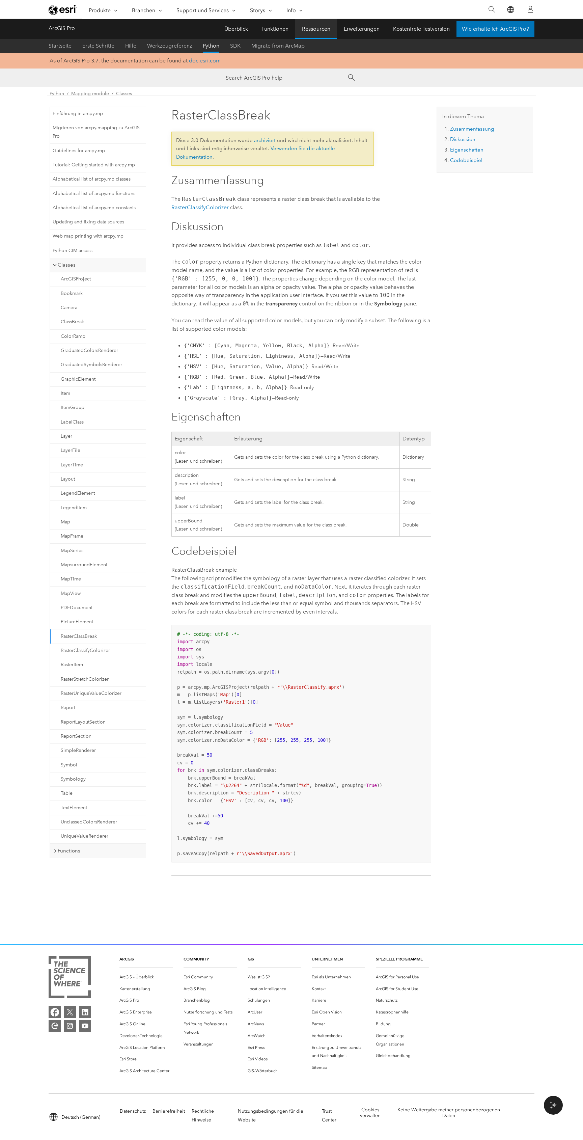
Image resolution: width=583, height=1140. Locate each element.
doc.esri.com (205, 60)
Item (65, 393)
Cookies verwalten (370, 1112)
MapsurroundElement (84, 565)
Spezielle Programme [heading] (399, 958)
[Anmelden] (530, 9)
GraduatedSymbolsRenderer (91, 365)
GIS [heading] (251, 958)
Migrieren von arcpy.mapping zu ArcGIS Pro (96, 132)
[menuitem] (146, 977)
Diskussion (462, 139)
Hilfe (130, 46)
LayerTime (72, 465)
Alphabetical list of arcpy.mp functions (94, 193)
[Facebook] (55, 1012)
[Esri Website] (63, 9)
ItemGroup (72, 407)
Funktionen (274, 29)
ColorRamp (73, 336)
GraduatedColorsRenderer (89, 350)
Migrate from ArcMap (278, 46)
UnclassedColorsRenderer (89, 822)
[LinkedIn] (85, 1012)
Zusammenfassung (472, 129)
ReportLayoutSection (83, 722)
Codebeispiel (466, 160)
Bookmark (72, 293)
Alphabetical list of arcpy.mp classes (92, 179)
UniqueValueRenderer (84, 836)
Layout (68, 479)
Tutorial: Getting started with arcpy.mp (94, 165)
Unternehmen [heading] (327, 958)
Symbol (69, 765)
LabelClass (72, 422)
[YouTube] (85, 1026)
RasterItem (72, 665)
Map (65, 522)
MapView (71, 593)
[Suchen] (491, 9)
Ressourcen (316, 29)
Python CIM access (72, 250)
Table (67, 793)
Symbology (73, 779)
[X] (70, 1012)
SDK (235, 46)
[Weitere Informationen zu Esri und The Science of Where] (70, 978)
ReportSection (76, 736)
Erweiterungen (362, 29)
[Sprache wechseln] (510, 9)
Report (68, 707)
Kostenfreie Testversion (421, 29)
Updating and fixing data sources (88, 222)
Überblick (236, 29)
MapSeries (72, 550)
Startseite (60, 46)
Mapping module (90, 94)
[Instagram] (70, 1026)
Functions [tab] (69, 851)
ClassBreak (72, 322)
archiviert (265, 140)
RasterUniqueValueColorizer (91, 693)
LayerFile (70, 450)
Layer (66, 436)
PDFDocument (76, 607)
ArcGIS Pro (62, 28)
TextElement (74, 808)
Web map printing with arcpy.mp (88, 236)
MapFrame (72, 536)
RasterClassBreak (79, 636)
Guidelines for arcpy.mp (79, 151)
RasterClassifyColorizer (85, 650)
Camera (69, 307)
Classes (124, 94)
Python (211, 46)
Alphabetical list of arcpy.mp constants (94, 208)
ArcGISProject (76, 279)
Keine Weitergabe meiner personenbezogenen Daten (448, 1112)
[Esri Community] (55, 1026)
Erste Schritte (98, 46)
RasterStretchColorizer (85, 679)
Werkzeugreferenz (169, 46)
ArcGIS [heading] (126, 958)
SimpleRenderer (78, 750)
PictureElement (77, 622)
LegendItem (74, 508)
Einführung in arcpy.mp (78, 113)
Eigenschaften (466, 150)
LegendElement (78, 493)
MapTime (71, 579)
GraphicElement (78, 379)
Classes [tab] (67, 265)
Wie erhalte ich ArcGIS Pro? (495, 29)
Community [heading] (196, 958)
